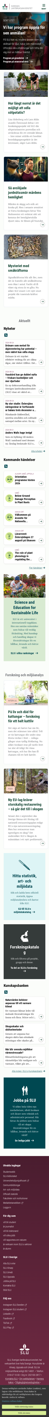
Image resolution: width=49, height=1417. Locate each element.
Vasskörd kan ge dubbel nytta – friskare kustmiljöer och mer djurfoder (21, 378)
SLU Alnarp (8, 1267)
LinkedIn (7, 1313)
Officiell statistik (10, 1194)
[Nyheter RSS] (24, 335)
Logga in (7, 1207)
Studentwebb (9, 1171)
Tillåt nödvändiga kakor (24, 1407)
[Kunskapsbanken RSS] (24, 992)
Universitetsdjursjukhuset (14, 1180)
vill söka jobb (9, 1235)
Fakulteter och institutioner (15, 1198)
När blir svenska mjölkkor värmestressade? (19, 1051)
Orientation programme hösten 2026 (25, 480)
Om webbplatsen (27, 1378)
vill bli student (9, 1222)
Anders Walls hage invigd (18, 432)
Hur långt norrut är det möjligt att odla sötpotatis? (24, 108)
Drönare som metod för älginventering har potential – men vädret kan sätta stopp (21, 349)
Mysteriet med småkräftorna (18, 268)
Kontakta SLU (9, 1285)
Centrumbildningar (11, 1185)
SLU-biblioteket (10, 1176)
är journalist (8, 1226)
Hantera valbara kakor (12, 1401)
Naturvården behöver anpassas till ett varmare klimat (18, 1003)
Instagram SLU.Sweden (13, 1304)
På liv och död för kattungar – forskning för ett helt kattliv (24, 716)
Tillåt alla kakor (24, 1413)
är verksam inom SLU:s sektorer (17, 1244)
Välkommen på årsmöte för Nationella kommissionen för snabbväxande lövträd (24, 523)
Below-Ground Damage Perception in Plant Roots (25, 499)
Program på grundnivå (13, 58)
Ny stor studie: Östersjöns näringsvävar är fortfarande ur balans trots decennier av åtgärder (20, 408)
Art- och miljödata (11, 1189)
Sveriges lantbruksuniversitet (21, 7)
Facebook (7, 1318)
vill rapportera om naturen (15, 1239)
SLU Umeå (7, 1272)
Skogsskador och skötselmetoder (14, 1028)
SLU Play (7, 1327)
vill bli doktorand (10, 1231)
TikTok (6, 1323)
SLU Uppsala (9, 1276)
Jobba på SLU (9, 1281)
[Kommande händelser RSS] (24, 466)
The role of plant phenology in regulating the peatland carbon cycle (24, 559)
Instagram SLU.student (13, 1309)
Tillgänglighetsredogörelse (27, 1382)
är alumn (7, 1248)
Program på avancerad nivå (15, 61)
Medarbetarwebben (12, 1202)
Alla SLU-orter (9, 1263)
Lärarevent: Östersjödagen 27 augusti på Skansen (25, 537)
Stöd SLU (7, 1290)
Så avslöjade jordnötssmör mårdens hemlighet (24, 192)
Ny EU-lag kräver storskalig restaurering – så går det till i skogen (25, 804)
